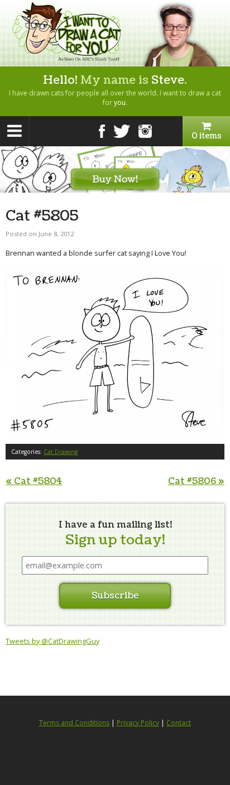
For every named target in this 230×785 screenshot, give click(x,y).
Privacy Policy (138, 722)
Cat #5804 (34, 481)
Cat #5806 (196, 481)
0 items (206, 136)
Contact (178, 722)
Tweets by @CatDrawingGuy (52, 641)
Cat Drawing (61, 452)
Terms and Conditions (74, 722)
